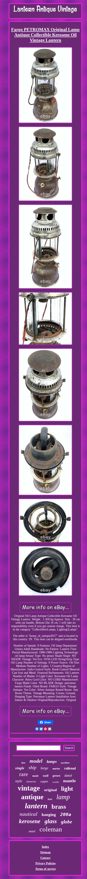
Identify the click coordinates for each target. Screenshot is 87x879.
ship (32, 767)
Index (45, 846)
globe (66, 821)
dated (68, 775)
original (50, 790)
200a (65, 814)
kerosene (29, 821)
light (67, 788)
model (36, 761)
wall (45, 775)
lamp (63, 797)
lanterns (31, 781)
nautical (28, 814)
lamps (52, 761)
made (35, 775)
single (19, 768)
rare (23, 774)
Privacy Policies (45, 863)
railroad (70, 768)
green (56, 775)
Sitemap (45, 852)
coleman (50, 829)
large (44, 768)
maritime (65, 762)
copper (44, 781)
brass (59, 806)
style (18, 781)
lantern (36, 806)
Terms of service (45, 869)
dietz (23, 763)
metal (32, 831)
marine (56, 768)
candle (55, 782)
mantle (69, 780)
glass (51, 821)
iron (50, 799)
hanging (49, 814)
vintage (29, 788)
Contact (45, 857)
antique (32, 797)
